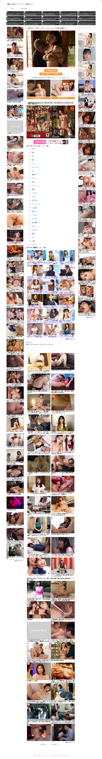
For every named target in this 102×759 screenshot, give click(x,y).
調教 (49, 344)
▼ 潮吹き (32, 174)
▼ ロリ (31, 237)
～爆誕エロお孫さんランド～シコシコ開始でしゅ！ (20, 4)
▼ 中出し (32, 149)
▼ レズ (31, 163)
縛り (38, 344)
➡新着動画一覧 (57, 74)
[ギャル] (78, 21)
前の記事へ (44, 744)
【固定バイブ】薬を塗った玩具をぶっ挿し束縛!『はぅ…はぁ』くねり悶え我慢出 (33, 24)
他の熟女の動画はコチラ (63, 98)
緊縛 (35, 344)
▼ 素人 (31, 160)
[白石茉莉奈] (60, 16)
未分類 (30, 342)
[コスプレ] (42, 21)
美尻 (40, 344)
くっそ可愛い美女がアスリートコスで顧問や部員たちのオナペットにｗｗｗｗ (51, 24)
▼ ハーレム (33, 215)
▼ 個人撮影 (33, 222)
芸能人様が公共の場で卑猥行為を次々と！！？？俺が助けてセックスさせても (14, 19)
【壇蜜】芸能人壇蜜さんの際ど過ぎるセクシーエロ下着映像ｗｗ (33, 19)
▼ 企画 (31, 182)
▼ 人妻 (31, 241)
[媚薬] (25, 21)
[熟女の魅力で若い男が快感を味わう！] (63, 88)
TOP (12, 8)
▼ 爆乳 (31, 189)
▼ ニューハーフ (34, 204)
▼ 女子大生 (33, 200)
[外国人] (7, 21)
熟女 (32, 344)
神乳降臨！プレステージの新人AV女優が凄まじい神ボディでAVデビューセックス (86, 19)
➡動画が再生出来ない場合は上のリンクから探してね (51, 77)
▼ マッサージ (34, 167)
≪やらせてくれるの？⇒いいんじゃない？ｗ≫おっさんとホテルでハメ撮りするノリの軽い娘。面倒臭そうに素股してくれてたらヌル (86, 24)
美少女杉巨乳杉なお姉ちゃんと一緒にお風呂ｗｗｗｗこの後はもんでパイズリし (51, 19)
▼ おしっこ (33, 226)
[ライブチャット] (60, 21)
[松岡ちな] (42, 16)
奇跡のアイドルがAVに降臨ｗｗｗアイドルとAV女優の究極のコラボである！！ (33, 14)
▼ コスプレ (33, 219)
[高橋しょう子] (7, 11)
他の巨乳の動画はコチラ (38, 98)
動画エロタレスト (19, 560)
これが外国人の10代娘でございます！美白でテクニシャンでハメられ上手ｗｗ (15, 24)
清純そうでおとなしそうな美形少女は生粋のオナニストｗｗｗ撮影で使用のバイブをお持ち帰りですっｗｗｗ (69, 14)
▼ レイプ (32, 245)
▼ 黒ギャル (33, 211)
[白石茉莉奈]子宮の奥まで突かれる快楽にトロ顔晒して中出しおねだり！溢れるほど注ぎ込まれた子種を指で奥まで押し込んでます (69, 19)
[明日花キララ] (7, 16)
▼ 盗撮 (31, 233)
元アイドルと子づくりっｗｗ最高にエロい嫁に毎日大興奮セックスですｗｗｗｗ (15, 14)
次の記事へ (54, 744)
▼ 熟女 (31, 152)
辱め (52, 344)
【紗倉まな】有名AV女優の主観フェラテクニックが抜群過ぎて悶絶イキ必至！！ (51, 14)
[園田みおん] (78, 11)
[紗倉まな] (42, 11)
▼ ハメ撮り (33, 208)
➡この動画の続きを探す (51, 70)
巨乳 (29, 344)
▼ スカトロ (33, 230)
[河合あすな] (78, 16)
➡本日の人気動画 (46, 74)
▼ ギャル (32, 178)
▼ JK (31, 156)
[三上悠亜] (25, 11)
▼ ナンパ (32, 185)
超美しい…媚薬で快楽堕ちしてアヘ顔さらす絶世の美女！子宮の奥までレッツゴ (86, 14)
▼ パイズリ (33, 193)
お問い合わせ (24, 8)
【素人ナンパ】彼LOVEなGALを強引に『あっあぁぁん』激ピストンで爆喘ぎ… (69, 24)
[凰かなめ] (60, 11)
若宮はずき (45, 344)
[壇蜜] (25, 16)
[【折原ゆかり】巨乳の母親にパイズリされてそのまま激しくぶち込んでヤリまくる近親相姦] (38, 88)
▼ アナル (32, 197)
